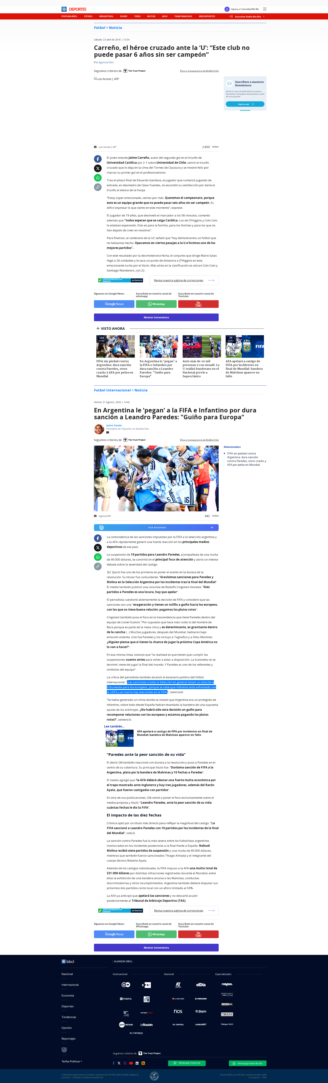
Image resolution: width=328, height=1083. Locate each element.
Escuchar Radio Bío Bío (248, 16)
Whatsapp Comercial (189, 1062)
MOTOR (151, 16)
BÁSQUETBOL (106, 16)
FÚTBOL (88, 16)
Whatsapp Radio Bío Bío (250, 1063)
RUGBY (123, 16)
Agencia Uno (106, 62)
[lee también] (120, 738)
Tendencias (69, 1017)
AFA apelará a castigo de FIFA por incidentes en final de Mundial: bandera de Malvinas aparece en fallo (174, 733)
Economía (68, 995)
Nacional (67, 974)
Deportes (68, 1006)
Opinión (67, 1028)
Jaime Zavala (114, 425)
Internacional (70, 985)
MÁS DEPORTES (207, 16)
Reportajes (69, 1038)
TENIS (137, 16)
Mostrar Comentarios (156, 317)
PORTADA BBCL (69, 16)
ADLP (165, 16)
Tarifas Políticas (71, 1061)
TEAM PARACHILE (183, 16)
